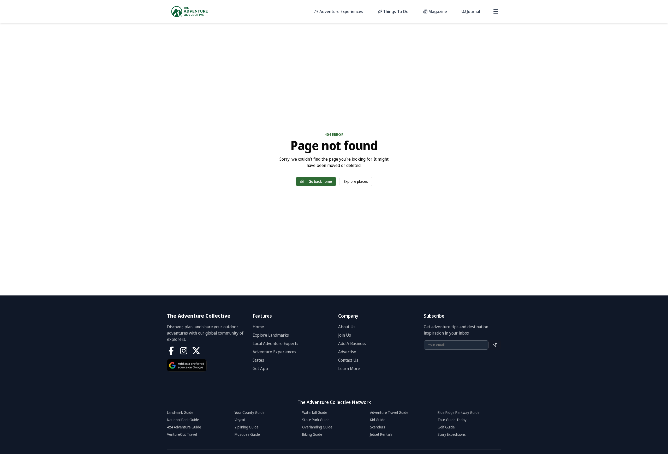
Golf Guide (446, 427)
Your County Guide (250, 412)
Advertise (347, 352)
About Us (346, 327)
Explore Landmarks (271, 335)
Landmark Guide (180, 412)
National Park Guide (183, 419)
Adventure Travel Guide (389, 412)
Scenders (377, 427)
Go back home (320, 181)
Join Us (344, 335)
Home (258, 327)
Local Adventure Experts (275, 343)
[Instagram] (184, 351)
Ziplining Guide (247, 427)
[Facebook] (171, 351)
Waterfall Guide (314, 412)
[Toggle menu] (496, 11)
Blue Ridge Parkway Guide (459, 412)
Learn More (349, 368)
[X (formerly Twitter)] (196, 351)
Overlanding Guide (317, 427)
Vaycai (240, 419)
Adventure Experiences (274, 352)
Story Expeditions (452, 434)
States (258, 360)
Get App (260, 368)
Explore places (356, 181)
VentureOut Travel (182, 434)
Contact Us (348, 360)
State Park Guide (316, 419)
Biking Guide (312, 434)
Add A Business (352, 343)
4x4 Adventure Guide (184, 427)
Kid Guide (377, 419)
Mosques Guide (247, 434)
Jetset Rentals (381, 434)
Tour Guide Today (452, 419)
